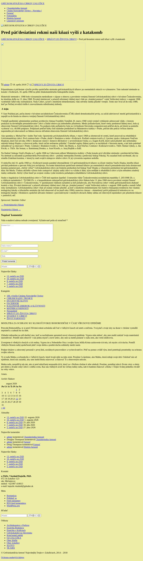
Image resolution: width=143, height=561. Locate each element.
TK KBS (11, 548)
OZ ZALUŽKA (14, 538)
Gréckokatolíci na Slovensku (19, 533)
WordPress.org (13, 506)
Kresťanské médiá (15, 535)
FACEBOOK (13, 303)
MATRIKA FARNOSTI (17, 308)
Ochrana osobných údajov (12, 557)
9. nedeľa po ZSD (15, 281)
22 (17, 399)
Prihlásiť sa (12, 498)
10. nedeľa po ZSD (15, 279)
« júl (3, 408)
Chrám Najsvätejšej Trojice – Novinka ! (24, 11)
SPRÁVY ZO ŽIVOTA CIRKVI (49, 84)
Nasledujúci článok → (11, 209)
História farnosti (14, 18)
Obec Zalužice (13, 543)
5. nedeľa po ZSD (15, 286)
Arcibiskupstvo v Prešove (18, 525)
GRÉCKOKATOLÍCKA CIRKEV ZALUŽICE (22, 3)
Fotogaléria (12, 16)
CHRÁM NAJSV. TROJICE (20, 298)
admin (6, 84)
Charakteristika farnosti (17, 8)
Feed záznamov (14, 501)
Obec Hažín (12, 540)
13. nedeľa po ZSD (15, 276)
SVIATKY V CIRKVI (17, 316)
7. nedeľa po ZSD (15, 284)
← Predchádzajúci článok (12, 205)
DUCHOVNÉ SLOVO (17, 301)
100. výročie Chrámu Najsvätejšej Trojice (25, 296)
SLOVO (10, 545)
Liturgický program (15, 21)
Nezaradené (12, 311)
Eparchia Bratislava (15, 528)
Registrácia (11, 495)
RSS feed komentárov (16, 503)
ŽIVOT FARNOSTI (16, 318)
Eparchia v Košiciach (16, 530)
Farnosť (10, 13)
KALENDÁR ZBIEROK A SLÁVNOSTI (26, 306)
